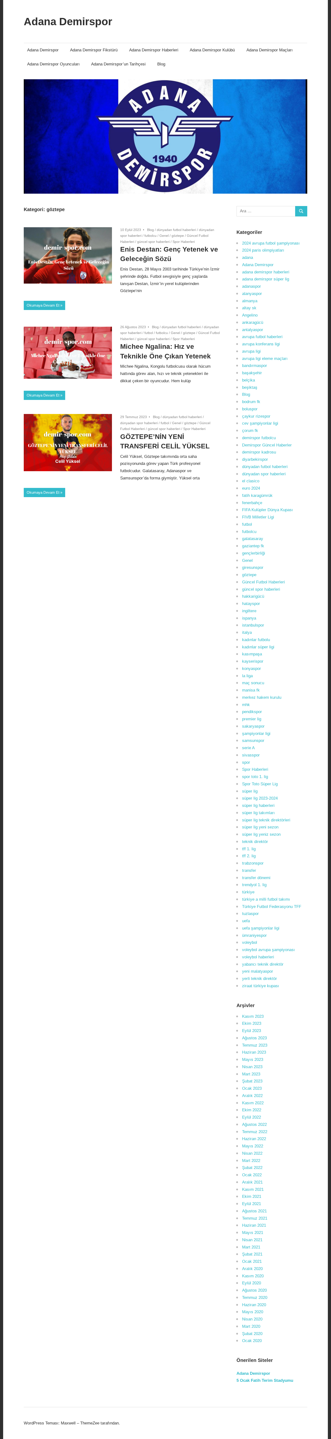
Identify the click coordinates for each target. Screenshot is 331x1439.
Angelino (250, 315)
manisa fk (251, 690)
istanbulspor (253, 625)
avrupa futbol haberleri (262, 336)
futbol (148, 333)
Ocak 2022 (252, 1175)
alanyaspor (252, 293)
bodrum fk (251, 401)
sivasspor (251, 755)
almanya (249, 301)
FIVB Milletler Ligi (258, 517)
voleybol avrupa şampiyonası (268, 949)
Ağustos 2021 (254, 1211)
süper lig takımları (258, 813)
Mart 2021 (251, 1247)
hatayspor (251, 603)
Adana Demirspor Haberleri (153, 50)
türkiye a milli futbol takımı (266, 899)
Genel (164, 236)
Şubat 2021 (252, 1254)
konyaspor (251, 668)
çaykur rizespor (256, 416)
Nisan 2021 (252, 1240)
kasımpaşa (252, 654)
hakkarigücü (253, 596)
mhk (246, 704)
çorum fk (250, 430)
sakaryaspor (253, 726)
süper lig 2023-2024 (260, 798)
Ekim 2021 (251, 1196)
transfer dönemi (256, 877)
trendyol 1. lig (254, 884)
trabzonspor (253, 863)
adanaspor (251, 286)
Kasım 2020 (253, 1276)
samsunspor (253, 740)
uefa (246, 921)
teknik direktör (255, 841)
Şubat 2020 (252, 1333)
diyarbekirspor (255, 459)
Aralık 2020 (252, 1268)
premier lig (251, 719)
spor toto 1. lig (255, 776)
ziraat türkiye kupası (260, 986)
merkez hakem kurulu (261, 697)
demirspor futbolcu (259, 438)
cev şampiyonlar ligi (260, 423)
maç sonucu (253, 683)
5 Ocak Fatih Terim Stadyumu (264, 1380)
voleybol (249, 942)
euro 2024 (251, 488)
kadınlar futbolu (256, 639)
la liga (247, 676)
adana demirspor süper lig (265, 279)
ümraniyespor (254, 935)
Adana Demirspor (68, 21)
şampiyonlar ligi (256, 733)
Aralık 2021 (252, 1182)
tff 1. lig (249, 849)
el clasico (250, 481)
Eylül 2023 (251, 1030)
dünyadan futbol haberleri (176, 230)
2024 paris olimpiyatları (263, 250)
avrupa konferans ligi (261, 344)
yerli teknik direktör (259, 978)
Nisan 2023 (252, 1067)
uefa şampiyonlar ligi (260, 928)
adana (247, 257)
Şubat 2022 (252, 1167)
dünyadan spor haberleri (139, 423)
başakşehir (252, 373)
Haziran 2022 (254, 1139)
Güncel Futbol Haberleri (263, 582)
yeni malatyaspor (257, 971)
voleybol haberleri (258, 957)
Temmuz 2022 (254, 1131)
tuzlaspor (250, 913)
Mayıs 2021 (252, 1232)
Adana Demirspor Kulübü (212, 50)
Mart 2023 (251, 1074)
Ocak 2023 (252, 1088)
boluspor (250, 409)
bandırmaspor (254, 365)
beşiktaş (249, 387)
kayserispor (252, 661)
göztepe (178, 236)
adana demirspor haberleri (265, 272)
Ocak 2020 (252, 1340)
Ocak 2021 (252, 1261)
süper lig (250, 791)
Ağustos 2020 (254, 1290)
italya (247, 632)
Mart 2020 (251, 1326)
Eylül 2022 (251, 1117)
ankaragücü (252, 322)
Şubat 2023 (252, 1081)
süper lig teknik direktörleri (266, 820)
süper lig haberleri (258, 805)
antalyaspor (252, 329)
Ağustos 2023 (254, 1038)
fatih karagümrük (257, 495)
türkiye (248, 892)
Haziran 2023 (254, 1052)
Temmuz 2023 (254, 1045)
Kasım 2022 (253, 1103)
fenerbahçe (252, 503)
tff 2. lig (249, 856)
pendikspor (252, 711)
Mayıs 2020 (252, 1312)
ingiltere (249, 611)
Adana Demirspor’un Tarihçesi (118, 64)
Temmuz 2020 (254, 1297)
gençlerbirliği (253, 553)
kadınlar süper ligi (258, 647)
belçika (248, 380)
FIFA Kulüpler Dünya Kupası (267, 510)
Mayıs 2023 (252, 1059)
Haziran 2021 (254, 1225)
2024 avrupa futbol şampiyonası (271, 243)
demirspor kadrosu (259, 452)
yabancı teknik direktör (263, 964)
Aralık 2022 (252, 1095)
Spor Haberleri (184, 242)
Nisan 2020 (252, 1319)
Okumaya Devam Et (43, 305)
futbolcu (150, 236)
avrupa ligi (251, 351)
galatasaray (252, 538)
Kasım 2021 (253, 1189)
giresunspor (252, 567)
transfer (249, 870)
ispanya (249, 618)
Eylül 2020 (251, 1283)
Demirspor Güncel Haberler (267, 445)
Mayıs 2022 (252, 1146)
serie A (248, 748)
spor (246, 762)
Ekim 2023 (251, 1023)
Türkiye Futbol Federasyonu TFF (271, 906)
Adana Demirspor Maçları (269, 50)
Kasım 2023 (253, 1016)
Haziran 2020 (254, 1305)
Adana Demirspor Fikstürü (94, 50)
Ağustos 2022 (254, 1124)
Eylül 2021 (251, 1203)
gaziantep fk (253, 546)
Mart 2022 (251, 1160)
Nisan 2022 (252, 1153)
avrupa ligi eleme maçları (265, 358)
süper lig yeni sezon (260, 827)
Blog (161, 64)
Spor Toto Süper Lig (260, 784)
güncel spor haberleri (153, 242)
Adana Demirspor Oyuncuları (53, 64)
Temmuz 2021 (254, 1218)
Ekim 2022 (251, 1110)
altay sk (249, 308)
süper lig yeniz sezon (261, 834)
